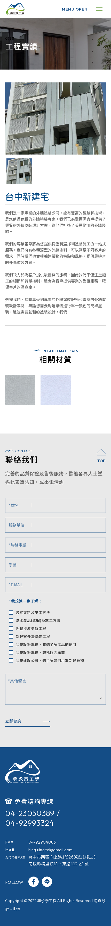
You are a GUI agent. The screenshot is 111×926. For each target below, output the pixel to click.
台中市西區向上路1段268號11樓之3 (62, 857)
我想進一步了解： (25, 601)
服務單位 (16, 525)
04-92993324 (29, 823)
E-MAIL (16, 585)
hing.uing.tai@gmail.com (50, 849)
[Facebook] (33, 882)
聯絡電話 (17, 545)
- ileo (14, 909)
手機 (13, 565)
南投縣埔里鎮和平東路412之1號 (58, 864)
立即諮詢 (13, 721)
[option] (55, 118)
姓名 (14, 505)
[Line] (47, 882)
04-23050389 (30, 813)
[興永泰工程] (22, 771)
